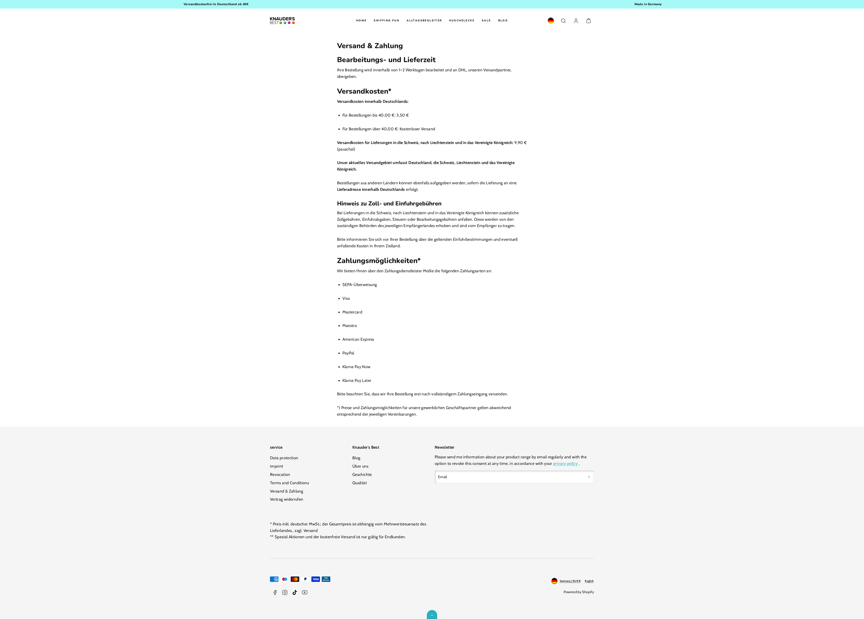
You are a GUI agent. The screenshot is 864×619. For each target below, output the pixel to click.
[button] (563, 20)
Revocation (280, 474)
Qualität (359, 482)
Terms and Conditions (289, 482)
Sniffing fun (386, 20)
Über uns (360, 466)
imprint (276, 466)
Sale (486, 20)
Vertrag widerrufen (286, 499)
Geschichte (362, 474)
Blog (503, 20)
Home (361, 20)
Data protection (284, 457)
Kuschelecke (462, 20)
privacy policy (565, 463)
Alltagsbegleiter (424, 20)
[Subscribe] (589, 477)
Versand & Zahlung (286, 491)
